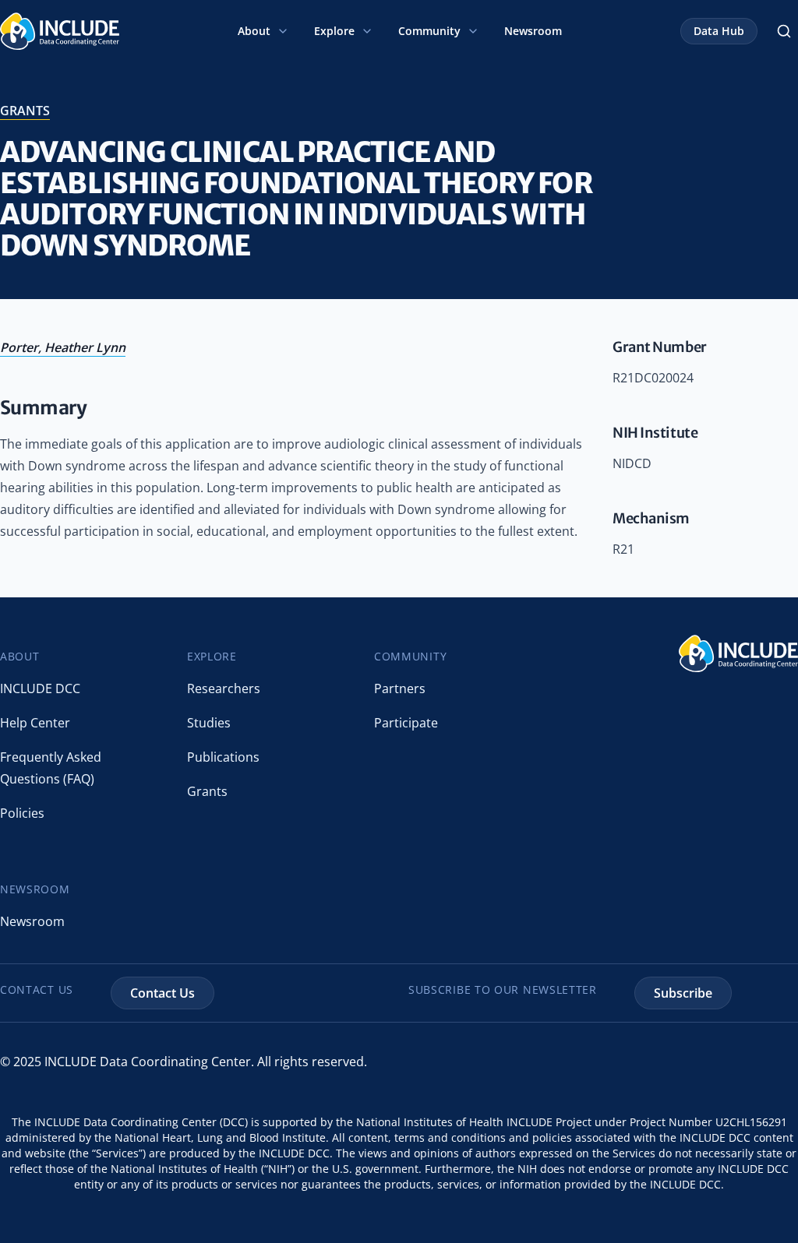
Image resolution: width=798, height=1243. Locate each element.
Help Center (35, 722)
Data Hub (719, 30)
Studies (209, 722)
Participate (406, 722)
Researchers (223, 688)
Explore (334, 30)
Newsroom (533, 30)
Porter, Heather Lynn (62, 347)
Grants (207, 791)
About (254, 30)
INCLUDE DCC (40, 688)
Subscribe (683, 993)
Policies (22, 813)
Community (429, 30)
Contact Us (162, 993)
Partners (399, 688)
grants (25, 110)
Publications (223, 757)
